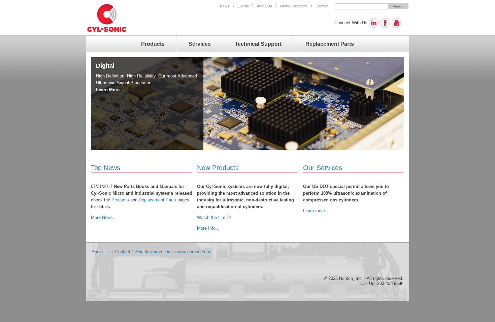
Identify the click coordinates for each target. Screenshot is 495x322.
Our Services (322, 167)
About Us (264, 6)
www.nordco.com (193, 251)
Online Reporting (293, 6)
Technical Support (258, 44)
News (224, 6)
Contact (322, 6)
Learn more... (316, 210)
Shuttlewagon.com (154, 251)
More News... (104, 217)
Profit (104, 65)
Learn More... (110, 89)
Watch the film (211, 217)
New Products (218, 167)
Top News (105, 167)
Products (153, 44)
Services (200, 44)
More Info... (208, 228)
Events (243, 6)
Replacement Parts (329, 44)
